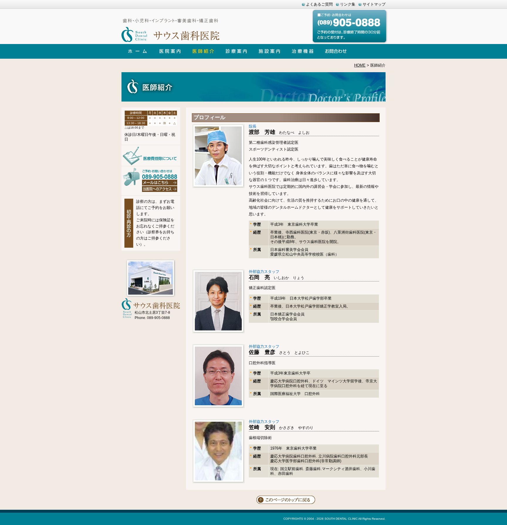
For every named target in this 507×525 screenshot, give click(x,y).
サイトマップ (374, 4)
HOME (360, 65)
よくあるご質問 (319, 4)
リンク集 (347, 4)
